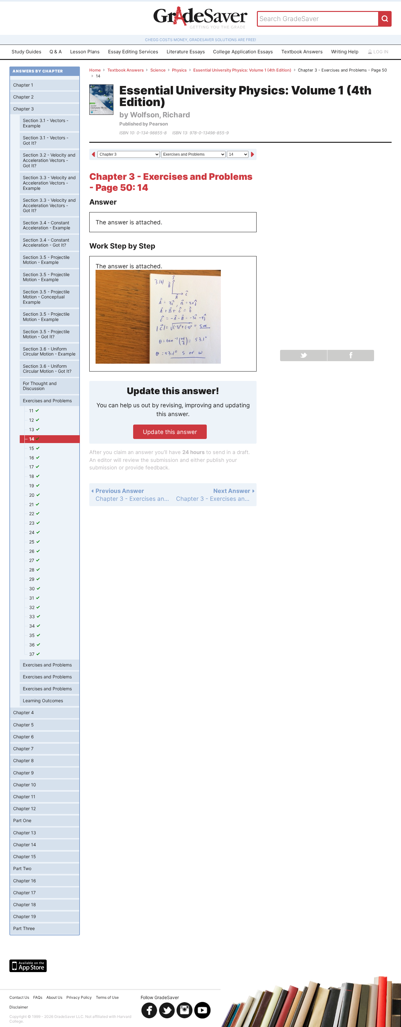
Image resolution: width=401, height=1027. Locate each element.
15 (32, 448)
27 (32, 560)
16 (32, 457)
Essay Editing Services (133, 52)
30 (32, 588)
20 (32, 495)
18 (32, 476)
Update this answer (170, 431)
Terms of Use (107, 997)
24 (32, 532)
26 (32, 551)
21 (32, 504)
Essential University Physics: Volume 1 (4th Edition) (242, 70)
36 (32, 644)
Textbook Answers (302, 52)
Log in (380, 51)
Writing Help (344, 52)
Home (95, 70)
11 (32, 410)
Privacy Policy (79, 997)
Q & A (55, 52)
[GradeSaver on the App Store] (28, 966)
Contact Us (19, 997)
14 (32, 438)
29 (32, 579)
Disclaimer (18, 1007)
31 (32, 598)
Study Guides (26, 52)
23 (32, 523)
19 (32, 485)
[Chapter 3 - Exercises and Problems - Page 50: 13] (93, 154)
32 (32, 607)
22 (32, 513)
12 (32, 420)
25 (32, 541)
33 (32, 616)
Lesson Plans (85, 52)
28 (32, 569)
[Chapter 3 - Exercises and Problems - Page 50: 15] (252, 154)
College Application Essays (243, 52)
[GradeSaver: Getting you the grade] (200, 18)
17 (32, 466)
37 (32, 654)
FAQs (37, 997)
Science (158, 70)
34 (32, 626)
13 (32, 429)
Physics (179, 70)
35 (32, 635)
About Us (54, 997)
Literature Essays (186, 52)
